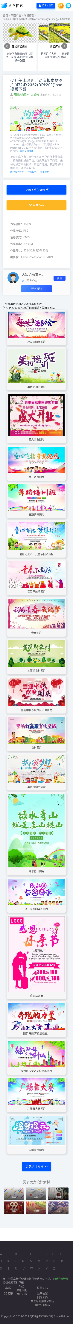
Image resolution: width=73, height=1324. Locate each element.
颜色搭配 (21, 1290)
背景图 (36, 1211)
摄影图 (58, 1197)
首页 (5, 15)
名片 (36, 1197)
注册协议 (42, 1293)
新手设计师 (61, 1278)
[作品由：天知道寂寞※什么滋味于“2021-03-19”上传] (13, 277)
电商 (14, 1211)
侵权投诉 (32, 172)
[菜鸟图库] (12, 5)
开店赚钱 (36, 288)
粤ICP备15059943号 (41, 1316)
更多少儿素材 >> (36, 1166)
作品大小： (16, 243)
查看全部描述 (26, 151)
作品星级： (16, 224)
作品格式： (16, 230)
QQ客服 (8, 1293)
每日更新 (21, 1293)
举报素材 (44, 172)
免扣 (14, 1197)
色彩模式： (16, 237)
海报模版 (29, 15)
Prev (7, 46)
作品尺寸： (16, 250)
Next (64, 46)
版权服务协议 (17, 172)
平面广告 (16, 15)
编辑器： (15, 257)
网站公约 (42, 1297)
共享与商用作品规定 (42, 1301)
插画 (58, 1211)
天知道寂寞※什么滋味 (26, 94)
